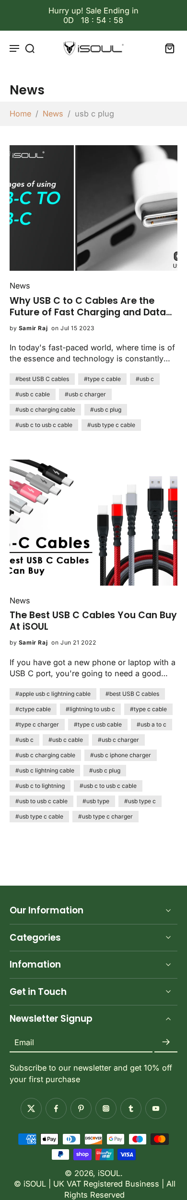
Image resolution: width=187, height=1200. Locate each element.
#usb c (145, 378)
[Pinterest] (81, 1108)
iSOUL (109, 1173)
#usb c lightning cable (44, 770)
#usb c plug (105, 409)
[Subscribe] (165, 1042)
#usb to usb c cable (41, 801)
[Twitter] (31, 1108)
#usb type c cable (111, 424)
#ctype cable (33, 709)
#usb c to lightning (40, 785)
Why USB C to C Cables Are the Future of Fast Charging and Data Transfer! (88, 306)
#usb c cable (32, 394)
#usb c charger (85, 394)
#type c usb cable (98, 724)
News (53, 113)
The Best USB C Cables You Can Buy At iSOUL (93, 621)
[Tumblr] (130, 1108)
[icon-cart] (166, 48)
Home (20, 113)
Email (24, 1042)
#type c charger (37, 724)
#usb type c (140, 801)
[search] (29, 48)
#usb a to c (151, 724)
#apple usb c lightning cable (53, 693)
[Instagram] (106, 1108)
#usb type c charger (105, 816)
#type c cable (102, 378)
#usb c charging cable (45, 409)
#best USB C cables (42, 378)
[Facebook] (56, 1108)
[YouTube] (155, 1108)
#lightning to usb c (90, 709)
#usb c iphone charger (120, 755)
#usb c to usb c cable (43, 424)
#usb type (95, 801)
